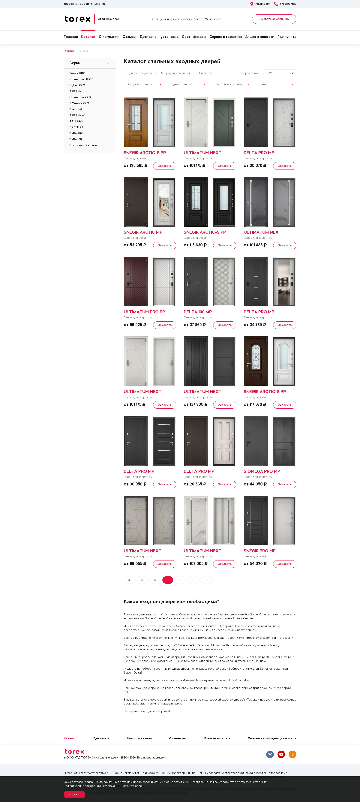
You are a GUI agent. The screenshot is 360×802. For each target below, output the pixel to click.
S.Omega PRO (79, 103)
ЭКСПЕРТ (76, 127)
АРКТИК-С (77, 115)
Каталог (88, 37)
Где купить (287, 37)
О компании (109, 37)
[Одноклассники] (292, 754)
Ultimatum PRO (80, 97)
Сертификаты (194, 37)
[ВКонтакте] (270, 754)
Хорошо (74, 794)
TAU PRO (76, 121)
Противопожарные (83, 145)
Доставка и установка (159, 37)
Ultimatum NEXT (81, 79)
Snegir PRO (77, 73)
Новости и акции (139, 738)
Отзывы (129, 37)
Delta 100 (75, 139)
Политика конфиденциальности (272, 738)
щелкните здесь (132, 786)
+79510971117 (288, 4)
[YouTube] (281, 754)
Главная (71, 37)
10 (207, 580)
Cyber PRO (77, 85)
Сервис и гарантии (225, 37)
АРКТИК (75, 91)
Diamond (75, 109)
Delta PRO (76, 133)
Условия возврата (217, 738)
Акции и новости (259, 37)
